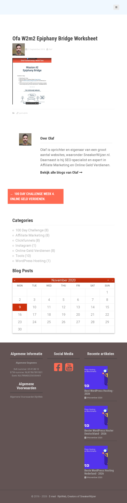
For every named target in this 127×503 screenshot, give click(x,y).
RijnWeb (61, 496)
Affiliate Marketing (30, 235)
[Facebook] (58, 370)
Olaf (50, 49)
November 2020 (63, 280)
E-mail (52, 496)
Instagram (23, 245)
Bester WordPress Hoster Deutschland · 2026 (98, 432)
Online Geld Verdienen (32, 251)
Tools (19, 256)
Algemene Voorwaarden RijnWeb (26, 397)
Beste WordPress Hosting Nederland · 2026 (99, 472)
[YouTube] (69, 370)
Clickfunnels (25, 240)
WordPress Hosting (30, 261)
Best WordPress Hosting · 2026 (99, 392)
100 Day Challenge (29, 230)
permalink (23, 113)
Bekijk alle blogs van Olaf (59, 172)
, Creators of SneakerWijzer (81, 496)
